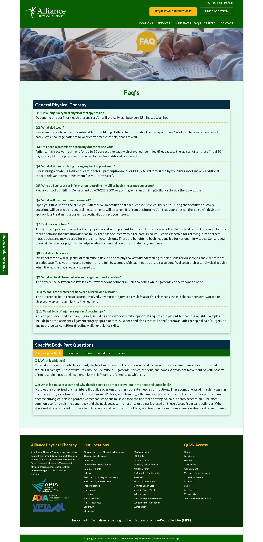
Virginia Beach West (144, 489)
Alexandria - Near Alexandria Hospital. (104, 451)
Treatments (190, 464)
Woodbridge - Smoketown (148, 498)
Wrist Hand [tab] (105, 353)
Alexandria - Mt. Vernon (96, 456)
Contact (227, 23)
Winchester (140, 506)
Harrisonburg (91, 489)
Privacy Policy (161, 538)
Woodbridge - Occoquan (147, 502)
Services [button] (164, 23)
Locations (189, 456)
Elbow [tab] (88, 353)
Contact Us (190, 494)
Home (187, 451)
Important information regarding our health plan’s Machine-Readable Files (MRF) (131, 520)
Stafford (138, 477)
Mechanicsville (141, 451)
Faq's (197, 23)
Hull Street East (92, 498)
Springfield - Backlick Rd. (147, 473)
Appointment (191, 468)
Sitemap (174, 538)
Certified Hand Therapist (197, 473)
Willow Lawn (140, 494)
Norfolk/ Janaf (141, 468)
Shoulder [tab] (72, 353)
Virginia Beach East (144, 485)
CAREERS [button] (210, 23)
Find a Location (216, 11)
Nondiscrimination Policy (197, 498)
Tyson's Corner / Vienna (146, 481)
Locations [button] (145, 23)
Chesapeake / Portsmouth (97, 464)
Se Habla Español (220, 3)
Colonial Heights (92, 468)
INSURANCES (183, 23)
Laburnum (89, 506)
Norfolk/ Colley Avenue (146, 464)
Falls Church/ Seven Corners (98, 481)
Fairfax (87, 473)
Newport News (142, 460)
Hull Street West (92, 502)
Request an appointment (173, 11)
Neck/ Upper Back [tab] (48, 353)
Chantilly (88, 460)
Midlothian (139, 456)
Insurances (189, 481)
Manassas (89, 510)
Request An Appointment (4, 255)
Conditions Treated (194, 477)
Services (188, 460)
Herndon (88, 494)
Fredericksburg (92, 485)
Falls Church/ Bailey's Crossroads (101, 477)
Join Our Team (191, 489)
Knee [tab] (122, 353)
